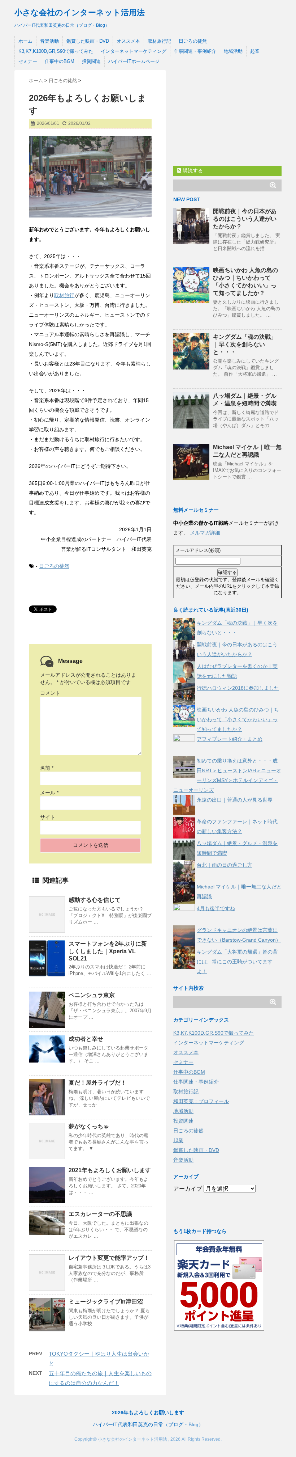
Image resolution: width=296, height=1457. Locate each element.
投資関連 (91, 61)
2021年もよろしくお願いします (110, 1170)
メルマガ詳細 (205, 533)
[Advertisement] (227, 115)
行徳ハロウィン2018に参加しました (238, 688)
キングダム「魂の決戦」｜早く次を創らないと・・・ (245, 344)
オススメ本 (128, 41)
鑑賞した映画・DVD (87, 41)
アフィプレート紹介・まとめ (229, 739)
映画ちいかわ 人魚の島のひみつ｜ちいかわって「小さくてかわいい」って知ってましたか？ (238, 719)
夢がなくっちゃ (89, 1126)
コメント (50, 693)
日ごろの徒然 (193, 41)
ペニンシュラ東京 (92, 995)
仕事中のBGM (59, 61)
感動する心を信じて (95, 900)
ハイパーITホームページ (134, 61)
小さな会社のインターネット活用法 (79, 12)
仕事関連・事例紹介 (195, 51)
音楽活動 (49, 41)
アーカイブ (187, 1189)
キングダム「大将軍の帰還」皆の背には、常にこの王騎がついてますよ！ (237, 961)
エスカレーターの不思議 (100, 1214)
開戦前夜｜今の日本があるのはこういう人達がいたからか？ (245, 218)
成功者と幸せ (86, 1039)
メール (49, 792)
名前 (46, 768)
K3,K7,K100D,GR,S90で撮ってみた (55, 51)
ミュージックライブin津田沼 (106, 1301)
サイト (47, 817)
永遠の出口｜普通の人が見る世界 (235, 800)
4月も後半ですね (216, 908)
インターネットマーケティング (133, 51)
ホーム (25, 41)
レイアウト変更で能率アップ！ (109, 1258)
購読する (192, 170)
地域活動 (233, 51)
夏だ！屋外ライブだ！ (97, 1083)
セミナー (27, 61)
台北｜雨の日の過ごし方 (224, 865)
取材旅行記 (159, 41)
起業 (255, 51)
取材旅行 (64, 295)
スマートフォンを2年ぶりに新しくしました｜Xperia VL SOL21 (108, 951)
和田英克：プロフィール (201, 1101)
